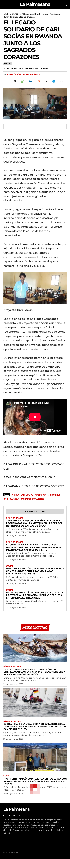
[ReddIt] (38, 81)
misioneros (54, 495)
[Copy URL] (61, 81)
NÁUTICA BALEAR (14, 518)
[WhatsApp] (22, 81)
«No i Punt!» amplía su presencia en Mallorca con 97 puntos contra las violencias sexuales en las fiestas (35, 571)
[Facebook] (6, 81)
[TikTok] (14, 815)
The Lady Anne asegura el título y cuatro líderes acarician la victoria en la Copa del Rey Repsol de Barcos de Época (34, 523)
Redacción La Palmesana (23, 74)
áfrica (15, 495)
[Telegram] (53, 81)
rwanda (14, 499)
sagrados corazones (32, 499)
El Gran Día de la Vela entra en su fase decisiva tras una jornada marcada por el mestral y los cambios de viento (34, 547)
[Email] (45, 81)
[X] (14, 81)
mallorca (40, 495)
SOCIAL (16, 14)
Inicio (6, 14)
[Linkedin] (30, 81)
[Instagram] (9, 815)
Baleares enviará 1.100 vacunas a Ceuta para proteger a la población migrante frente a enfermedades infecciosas (34, 595)
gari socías (27, 495)
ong (5, 499)
